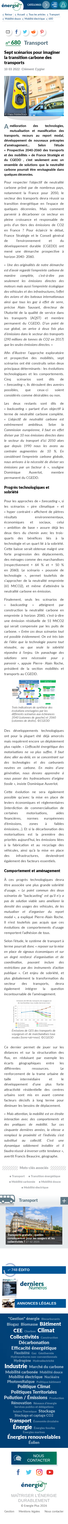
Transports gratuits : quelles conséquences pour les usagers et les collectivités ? (31, 1238)
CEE (17, 1330)
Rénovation (21, 1403)
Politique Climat (34, 1386)
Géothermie (46, 1353)
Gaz (34, 1353)
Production (56, 1398)
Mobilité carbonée (21, 1372)
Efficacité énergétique (33, 1348)
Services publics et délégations (34, 1407)
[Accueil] (12, 6)
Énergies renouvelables (33, 1437)
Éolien (34, 1443)
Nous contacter (54, 1511)
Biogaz (13, 1324)
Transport (54, 15)
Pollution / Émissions (25, 1398)
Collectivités (24, 1337)
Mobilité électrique (35, 19)
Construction (49, 1337)
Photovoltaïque (21, 1382)
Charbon (30, 1331)
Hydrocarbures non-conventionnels (34, 1357)
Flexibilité (22, 1353)
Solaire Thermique (25, 1411)
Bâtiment (50, 1324)
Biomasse (29, 1324)
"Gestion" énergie (23, 1319)
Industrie (16, 1366)
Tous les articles (37, 15)
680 (51, 19)
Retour (8, 15)
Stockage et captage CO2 (34, 1415)
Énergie (22, 1427)
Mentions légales (29, 1511)
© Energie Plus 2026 (34, 1505)
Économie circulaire (46, 1421)
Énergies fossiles (44, 1428)
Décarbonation (34, 1343)
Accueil (21, 15)
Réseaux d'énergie (45, 1403)
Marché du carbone (46, 1367)
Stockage (47, 1411)
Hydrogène (22, 1361)
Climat (46, 1330)
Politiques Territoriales (34, 1392)
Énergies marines (34, 1432)
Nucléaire (51, 1377)
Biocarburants (50, 1319)
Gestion (9, 1511)
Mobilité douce (13, 19)
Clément (33, 69)
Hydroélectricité (43, 1361)
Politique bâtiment (48, 1382)
